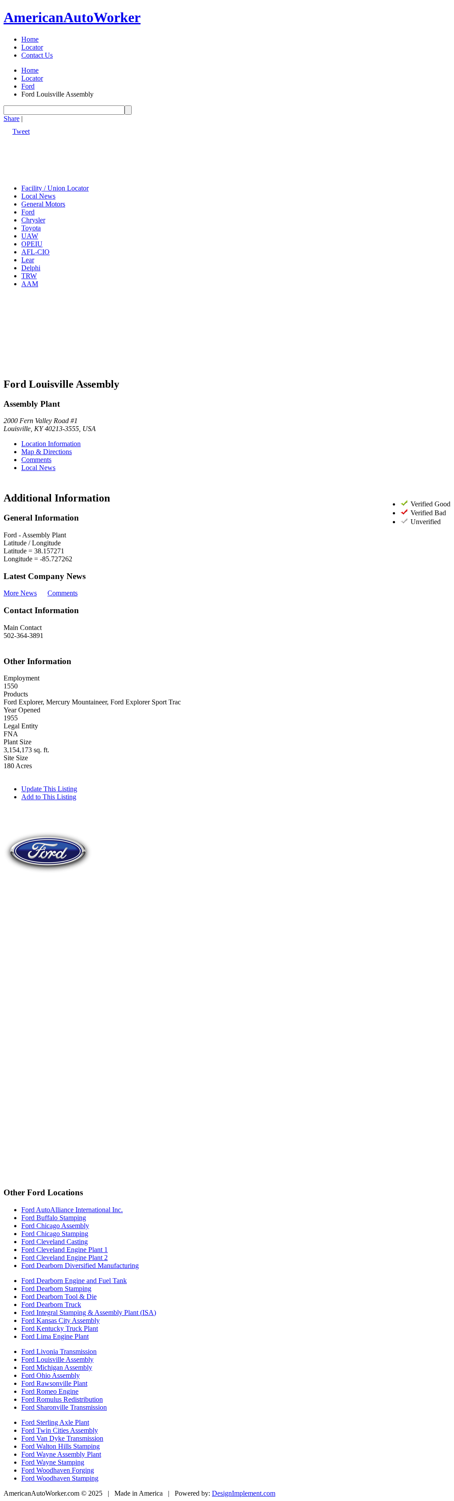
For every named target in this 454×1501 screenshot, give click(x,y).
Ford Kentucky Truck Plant (59, 1328)
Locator (32, 47)
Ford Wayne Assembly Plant (61, 1454)
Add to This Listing (48, 797)
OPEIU (32, 244)
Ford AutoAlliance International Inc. (72, 1209)
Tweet (21, 131)
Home (30, 39)
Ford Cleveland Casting (54, 1241)
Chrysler (33, 220)
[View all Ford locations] (48, 894)
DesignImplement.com (243, 1493)
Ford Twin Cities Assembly (59, 1430)
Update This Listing (49, 789)
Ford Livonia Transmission (59, 1351)
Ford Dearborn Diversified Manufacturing (80, 1265)
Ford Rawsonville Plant (54, 1383)
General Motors (43, 204)
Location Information (51, 443)
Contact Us (37, 55)
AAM (29, 284)
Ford (28, 86)
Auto (72, 17)
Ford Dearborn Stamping (56, 1288)
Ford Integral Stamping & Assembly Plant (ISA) (88, 1312)
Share (12, 118)
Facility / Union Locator (55, 188)
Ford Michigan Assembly (56, 1367)
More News (20, 593)
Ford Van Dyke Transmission (62, 1438)
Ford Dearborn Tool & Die (59, 1296)
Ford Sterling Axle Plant (55, 1422)
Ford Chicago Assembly (55, 1225)
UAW (29, 236)
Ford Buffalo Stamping (53, 1217)
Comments (36, 459)
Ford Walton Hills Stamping (60, 1446)
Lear (27, 260)
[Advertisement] (165, 155)
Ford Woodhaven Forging (57, 1470)
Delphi (30, 268)
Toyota (31, 228)
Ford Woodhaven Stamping (59, 1478)
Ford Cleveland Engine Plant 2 (64, 1257)
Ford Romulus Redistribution (62, 1399)
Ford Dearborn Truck (51, 1304)
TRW (29, 276)
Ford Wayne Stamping (52, 1462)
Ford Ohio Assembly (50, 1375)
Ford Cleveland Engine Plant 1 (64, 1249)
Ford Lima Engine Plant (55, 1336)
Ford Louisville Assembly (57, 1359)
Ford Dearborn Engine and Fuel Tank (74, 1280)
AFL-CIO (35, 252)
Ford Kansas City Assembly (60, 1320)
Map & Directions (46, 451)
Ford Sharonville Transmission (64, 1407)
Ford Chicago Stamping (54, 1233)
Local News (38, 196)
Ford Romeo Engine (49, 1391)
